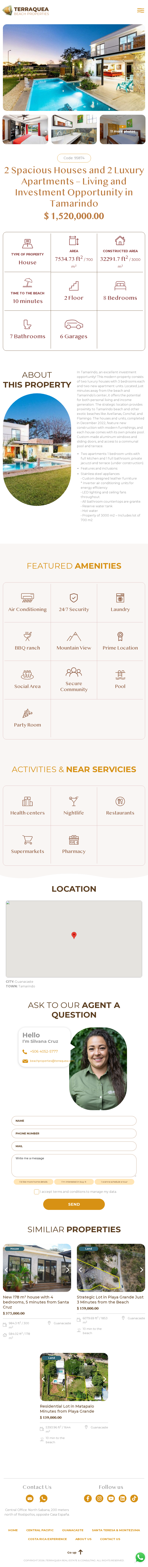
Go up (72, 1552)
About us (83, 1539)
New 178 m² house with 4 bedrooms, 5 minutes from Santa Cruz (36, 1302)
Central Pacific (40, 1530)
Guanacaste (72, 1530)
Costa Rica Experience (47, 1539)
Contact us (110, 1539)
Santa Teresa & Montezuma (116, 1530)
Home (13, 1530)
